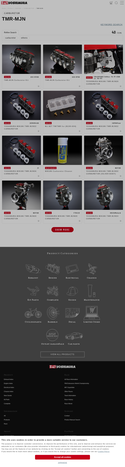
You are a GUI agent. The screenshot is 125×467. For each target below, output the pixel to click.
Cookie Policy (104, 451)
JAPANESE (62, 463)
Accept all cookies (62, 457)
